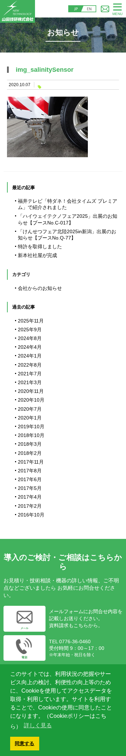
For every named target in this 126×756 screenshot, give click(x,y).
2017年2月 (30, 506)
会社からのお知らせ (40, 288)
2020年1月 (30, 418)
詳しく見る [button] (38, 725)
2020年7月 (30, 409)
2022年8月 (30, 365)
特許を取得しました (40, 246)
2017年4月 (30, 497)
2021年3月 (30, 382)
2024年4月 (30, 347)
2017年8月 (30, 470)
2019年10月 (31, 426)
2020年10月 (31, 400)
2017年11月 (31, 462)
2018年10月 (31, 435)
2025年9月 (30, 329)
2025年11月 (31, 321)
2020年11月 (31, 391)
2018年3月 (30, 444)
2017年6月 (30, 479)
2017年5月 (30, 488)
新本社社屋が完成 (37, 255)
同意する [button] (24, 743)
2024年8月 (30, 338)
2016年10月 (31, 515)
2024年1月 (30, 356)
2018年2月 (30, 453)
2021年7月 (30, 373)
